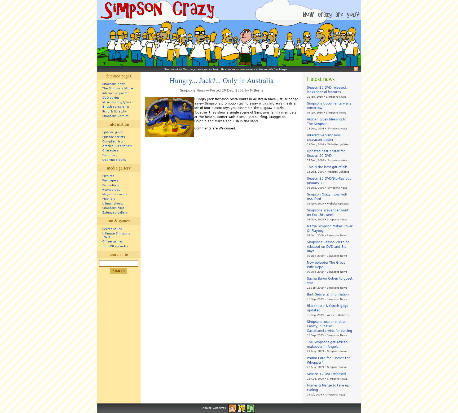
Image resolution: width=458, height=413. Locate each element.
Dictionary (109, 155)
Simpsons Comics (115, 116)
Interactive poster (115, 93)
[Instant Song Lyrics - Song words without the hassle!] (250, 408)
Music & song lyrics (116, 102)
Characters (110, 150)
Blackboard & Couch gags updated (327, 308)
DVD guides (111, 97)
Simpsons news (113, 84)
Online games (112, 241)
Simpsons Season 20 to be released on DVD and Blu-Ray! (328, 246)
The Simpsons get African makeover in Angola (327, 344)
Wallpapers (110, 180)
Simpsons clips (113, 208)
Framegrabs (111, 190)
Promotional (111, 185)
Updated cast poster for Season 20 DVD (326, 153)
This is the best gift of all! (327, 167)
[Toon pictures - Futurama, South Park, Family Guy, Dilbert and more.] (232, 408)
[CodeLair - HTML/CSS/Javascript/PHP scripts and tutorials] (241, 408)
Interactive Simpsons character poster (324, 137)
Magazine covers (114, 194)
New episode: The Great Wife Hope (326, 265)
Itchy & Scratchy (114, 111)
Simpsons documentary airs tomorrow (329, 106)
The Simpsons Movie (117, 88)
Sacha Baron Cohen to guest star (330, 281)
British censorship (115, 106)
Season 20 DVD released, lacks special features (327, 90)
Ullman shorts (112, 203)
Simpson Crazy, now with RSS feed (327, 197)
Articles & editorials (117, 146)
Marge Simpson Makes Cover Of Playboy (330, 228)
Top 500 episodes (115, 246)
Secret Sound (112, 229)
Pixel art (108, 199)
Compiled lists (112, 141)
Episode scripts (113, 137)
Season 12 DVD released (326, 374)
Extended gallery (115, 212)
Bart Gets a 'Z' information (328, 294)
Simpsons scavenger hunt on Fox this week (328, 212)
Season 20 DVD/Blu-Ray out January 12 (329, 181)
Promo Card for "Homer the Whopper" (328, 360)
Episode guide (112, 132)
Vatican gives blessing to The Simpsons (326, 122)
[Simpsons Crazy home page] (156, 10)
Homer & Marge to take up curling (328, 388)
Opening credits (114, 160)
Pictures (108, 176)
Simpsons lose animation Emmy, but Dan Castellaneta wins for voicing (329, 326)
